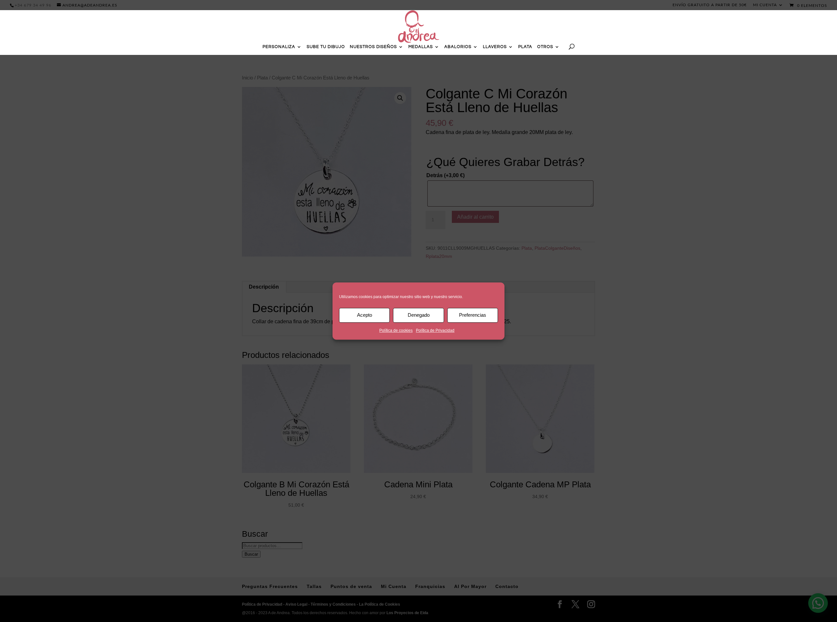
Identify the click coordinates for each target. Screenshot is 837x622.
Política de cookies (396, 330)
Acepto (364, 315)
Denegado (419, 315)
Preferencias (472, 315)
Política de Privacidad (435, 330)
